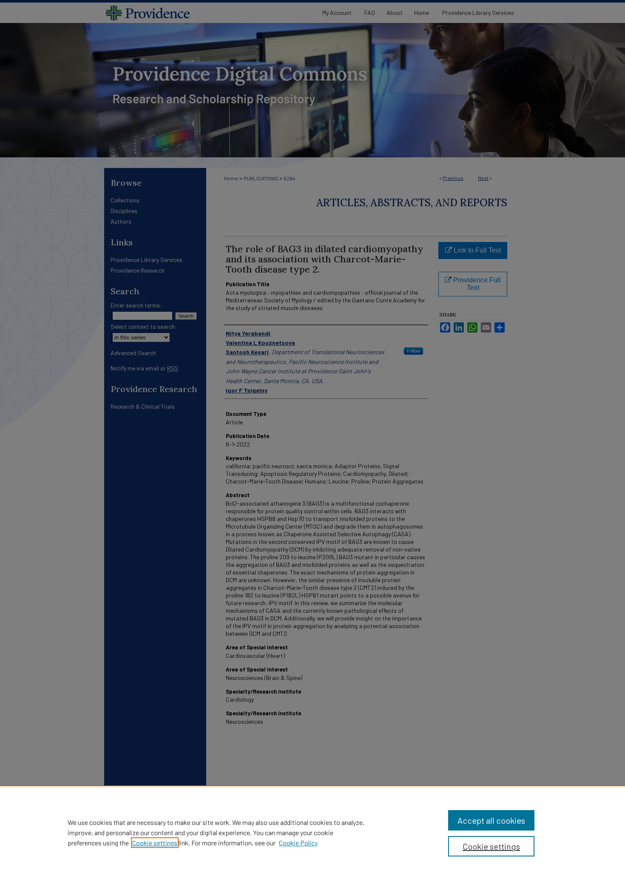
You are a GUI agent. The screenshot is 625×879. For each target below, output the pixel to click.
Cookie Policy (298, 843)
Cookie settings (154, 843)
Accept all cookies (491, 820)
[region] (312, 832)
